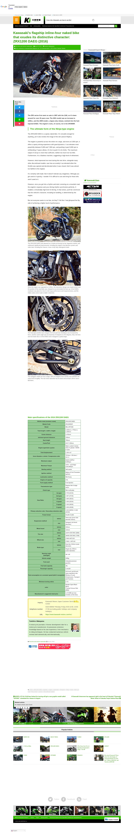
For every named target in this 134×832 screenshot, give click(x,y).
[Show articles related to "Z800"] (67, 810)
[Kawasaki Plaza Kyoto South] (112, 58)
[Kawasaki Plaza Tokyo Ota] (92, 91)
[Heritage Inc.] (111, 819)
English (15, 830)
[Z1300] (18, 758)
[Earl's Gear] (92, 202)
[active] (92, 189)
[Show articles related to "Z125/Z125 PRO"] (96, 810)
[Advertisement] (54, 399)
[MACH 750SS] (45, 739)
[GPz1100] (98, 739)
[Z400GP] (98, 748)
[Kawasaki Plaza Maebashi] (112, 91)
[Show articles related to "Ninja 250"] (23, 810)
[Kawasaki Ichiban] (32, 20)
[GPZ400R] (45, 758)
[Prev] (15, 811)
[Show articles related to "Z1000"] (52, 810)
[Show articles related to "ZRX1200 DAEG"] (111, 810)
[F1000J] (72, 739)
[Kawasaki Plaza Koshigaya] (92, 106)
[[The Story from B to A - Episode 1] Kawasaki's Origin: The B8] (72, 748)
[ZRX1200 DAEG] (45, 748)
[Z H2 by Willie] (18, 748)
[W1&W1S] (72, 758)
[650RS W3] (18, 739)
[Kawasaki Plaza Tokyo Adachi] (112, 106)
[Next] (119, 811)
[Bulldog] (92, 195)
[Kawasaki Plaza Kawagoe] (92, 58)
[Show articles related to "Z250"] (82, 810)
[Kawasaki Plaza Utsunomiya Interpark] (92, 73)
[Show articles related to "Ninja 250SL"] (37, 810)
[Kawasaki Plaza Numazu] (112, 73)
